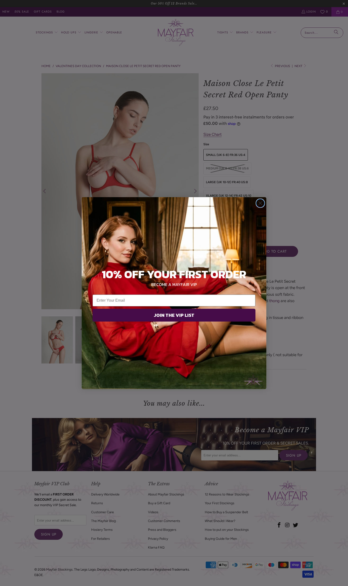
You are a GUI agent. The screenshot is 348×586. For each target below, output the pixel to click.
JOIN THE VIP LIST (174, 315)
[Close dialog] (260, 203)
